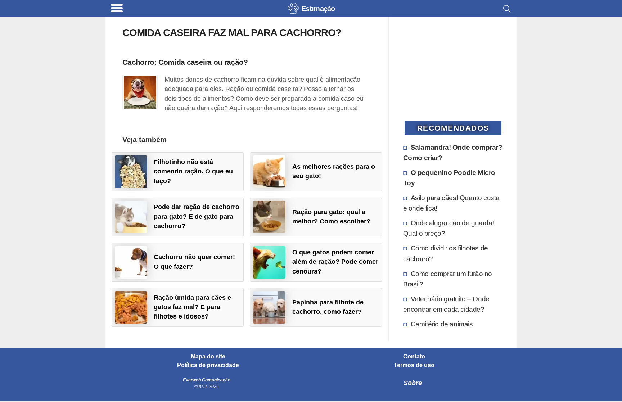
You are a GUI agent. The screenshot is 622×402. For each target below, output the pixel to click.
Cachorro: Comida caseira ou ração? (185, 62)
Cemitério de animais (442, 324)
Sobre (413, 383)
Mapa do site (208, 357)
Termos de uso (414, 365)
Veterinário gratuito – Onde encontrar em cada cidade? (446, 304)
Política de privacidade (208, 365)
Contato (414, 357)
